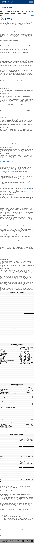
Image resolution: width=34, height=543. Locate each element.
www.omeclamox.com (27, 240)
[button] (25, 2)
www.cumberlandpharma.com (28, 188)
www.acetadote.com (3, 202)
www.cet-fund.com (15, 255)
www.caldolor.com (29, 213)
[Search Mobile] (27, 1)
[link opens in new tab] (8, 20)
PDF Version (32, 15)
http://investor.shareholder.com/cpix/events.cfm (7, 161)
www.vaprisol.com (3, 252)
